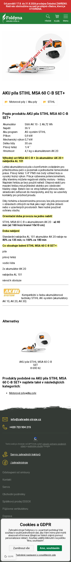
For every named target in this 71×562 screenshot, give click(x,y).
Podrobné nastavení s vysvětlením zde (35, 555)
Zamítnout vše (21, 548)
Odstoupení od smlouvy (16, 472)
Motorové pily (17, 101)
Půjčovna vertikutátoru (15, 508)
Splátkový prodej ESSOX (16, 501)
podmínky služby (35, 446)
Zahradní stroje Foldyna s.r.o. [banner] (12, 18)
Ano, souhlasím (49, 548)
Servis (6, 487)
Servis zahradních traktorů (25, 454)
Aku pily (32, 101)
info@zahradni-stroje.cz (26, 419)
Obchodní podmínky (13, 494)
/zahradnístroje (19, 462)
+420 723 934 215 (20, 427)
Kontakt (6, 479)
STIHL (51, 101)
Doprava (7, 516)
